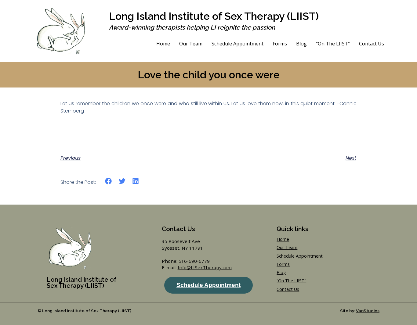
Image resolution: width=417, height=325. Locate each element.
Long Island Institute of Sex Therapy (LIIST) (214, 16)
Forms (280, 43)
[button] (108, 181)
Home (163, 43)
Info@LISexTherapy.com (205, 267)
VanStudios (367, 310)
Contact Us (371, 43)
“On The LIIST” (333, 43)
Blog (301, 43)
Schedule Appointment (237, 43)
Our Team (190, 43)
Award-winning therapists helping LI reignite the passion (192, 27)
